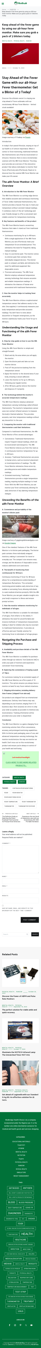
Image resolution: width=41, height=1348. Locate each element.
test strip (20, 1292)
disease (31, 1219)
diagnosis (14, 1213)
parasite (12, 1273)
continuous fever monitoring (23, 788)
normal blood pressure (12, 1268)
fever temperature (11, 802)
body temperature (15, 1208)
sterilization (14, 1282)
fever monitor (17, 792)
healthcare (20, 1240)
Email (4, 886)
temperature (27, 1282)
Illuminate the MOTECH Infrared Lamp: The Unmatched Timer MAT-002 (19, 1054)
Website (5, 895)
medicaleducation (13, 1259)
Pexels (27, 137)
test (32, 1287)
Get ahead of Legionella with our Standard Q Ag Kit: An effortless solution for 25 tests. (20, 1097)
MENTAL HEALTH (7, 41)
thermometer (9, 806)
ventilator (11, 1306)
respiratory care (26, 1277)
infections (27, 1249)
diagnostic (29, 1213)
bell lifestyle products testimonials (20, 1197)
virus (20, 1311)
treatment (28, 1301)
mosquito (32, 1264)
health (26, 1234)
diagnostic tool (12, 1219)
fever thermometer (29, 802)
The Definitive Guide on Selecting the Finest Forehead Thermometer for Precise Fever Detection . (11, 818)
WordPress (34, 1344)
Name (4, 876)
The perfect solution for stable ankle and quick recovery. (19, 1011)
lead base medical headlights (16, 1254)
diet (23, 1219)
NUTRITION (21, 1155)
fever (6, 792)
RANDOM (28, 41)
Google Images (10, 543)
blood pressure (26, 1203)
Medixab (8, 1264)
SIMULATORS (21, 1172)
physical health (26, 1273)
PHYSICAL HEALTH (19, 41)
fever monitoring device (12, 797)
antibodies (14, 1188)
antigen (27, 1188)
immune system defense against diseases (20, 1244)
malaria (31, 1254)
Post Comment (29, 920)
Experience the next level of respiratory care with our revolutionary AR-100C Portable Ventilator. (30, 817)
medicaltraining (30, 1259)
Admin (4, 68)
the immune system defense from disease (20, 1296)
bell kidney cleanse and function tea (20, 1193)
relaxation (12, 1277)
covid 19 (29, 1208)
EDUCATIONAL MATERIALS (21, 1141)
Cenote (10, 1344)
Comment (6, 843)
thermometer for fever (26, 806)
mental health (20, 1264)
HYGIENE (21, 1148)
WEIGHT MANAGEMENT (21, 1176)
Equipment (21, 1145)
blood (11, 1202)
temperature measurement (17, 1287)
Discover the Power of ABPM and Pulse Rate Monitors (18, 998)
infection (15, 1249)
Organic (21, 1159)
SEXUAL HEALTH (21, 1169)
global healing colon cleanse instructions (20, 1228)
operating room (30, 1268)
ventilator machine (26, 1306)
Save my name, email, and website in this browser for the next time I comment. (17, 909)
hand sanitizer (13, 1234)
